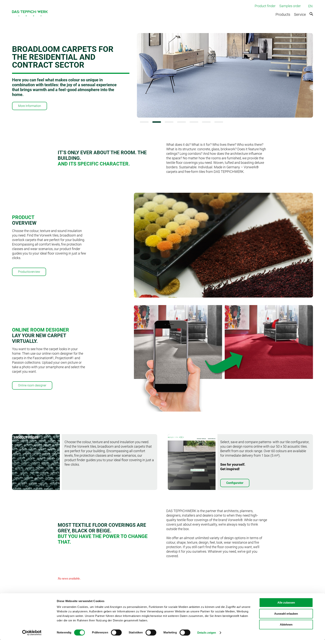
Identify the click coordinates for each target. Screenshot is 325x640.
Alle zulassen (286, 602)
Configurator (234, 483)
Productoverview (29, 272)
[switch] (116, 632)
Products (283, 14)
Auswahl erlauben (286, 613)
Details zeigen (206, 632)
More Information (29, 106)
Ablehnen (286, 624)
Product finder (265, 6)
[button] (144, 122)
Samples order (290, 6)
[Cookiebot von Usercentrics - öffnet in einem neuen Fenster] (31, 632)
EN (310, 6)
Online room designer (32, 385)
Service (300, 14)
